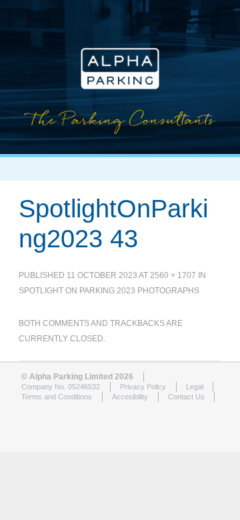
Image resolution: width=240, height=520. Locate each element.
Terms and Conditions (56, 397)
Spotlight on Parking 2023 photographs (109, 290)
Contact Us (186, 397)
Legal (194, 387)
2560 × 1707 (173, 275)
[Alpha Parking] (120, 144)
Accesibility (130, 397)
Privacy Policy (143, 387)
